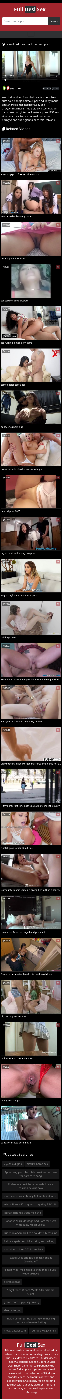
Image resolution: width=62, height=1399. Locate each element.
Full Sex (30, 9)
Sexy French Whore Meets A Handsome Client (30, 1292)
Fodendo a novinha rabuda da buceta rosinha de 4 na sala (30, 1186)
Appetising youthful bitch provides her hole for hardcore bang (31, 1174)
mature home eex (37, 1164)
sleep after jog (12, 1310)
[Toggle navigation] (31, 34)
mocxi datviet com (15, 1330)
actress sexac (12, 1282)
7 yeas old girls (13, 1164)
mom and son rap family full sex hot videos (30, 1196)
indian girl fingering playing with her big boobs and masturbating (31, 1320)
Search (54, 21)
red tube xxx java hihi (43, 1330)
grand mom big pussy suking (21, 1302)
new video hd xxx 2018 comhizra (23, 1249)
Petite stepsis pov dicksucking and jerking (29, 1241)
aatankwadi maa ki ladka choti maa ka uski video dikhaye (30, 1271)
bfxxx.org (31, 1392)
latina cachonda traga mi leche (22, 1212)
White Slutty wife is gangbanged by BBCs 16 (30, 1204)
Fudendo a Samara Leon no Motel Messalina (30, 1233)
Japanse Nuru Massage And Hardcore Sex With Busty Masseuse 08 (31, 1222)
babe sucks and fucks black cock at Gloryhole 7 (31, 1259)
